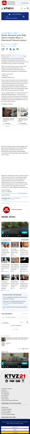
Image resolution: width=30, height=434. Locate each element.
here (4, 308)
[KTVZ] (9, 8)
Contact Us (3, 390)
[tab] (5, 322)
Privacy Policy (4, 397)
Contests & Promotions (6, 409)
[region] (15, 331)
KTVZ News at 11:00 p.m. (11, 18)
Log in (23, 313)
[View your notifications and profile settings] (27, 322)
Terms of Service (5, 398)
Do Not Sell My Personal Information (9, 400)
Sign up (26, 313)
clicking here (6, 304)
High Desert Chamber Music (18, 55)
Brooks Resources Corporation (16, 56)
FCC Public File (5, 395)
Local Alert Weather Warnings (8, 414)
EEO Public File (5, 392)
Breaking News (4, 407)
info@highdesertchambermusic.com (10, 193)
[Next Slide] (27, 116)
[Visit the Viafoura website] (26, 348)
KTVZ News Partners (7, 44)
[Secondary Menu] (3, 8)
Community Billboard (15, 198)
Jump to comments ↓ (5, 203)
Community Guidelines (6, 388)
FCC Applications (5, 393)
